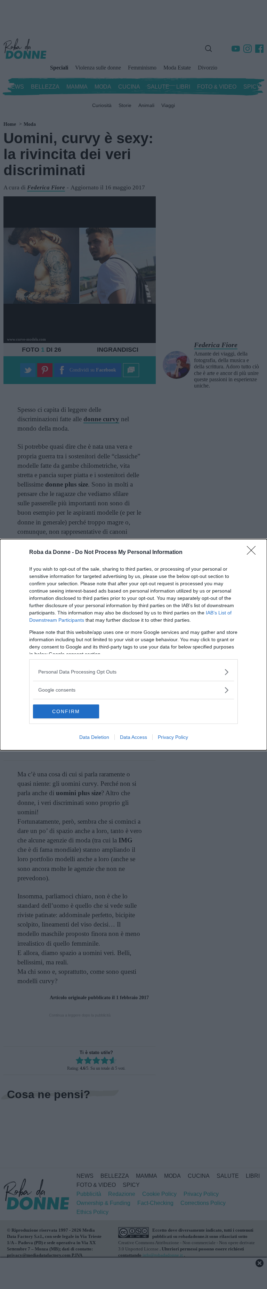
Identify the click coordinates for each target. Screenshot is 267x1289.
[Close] (253, 552)
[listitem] (133, 672)
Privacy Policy (173, 737)
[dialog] (133, 644)
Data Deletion (94, 737)
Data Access (133, 737)
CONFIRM (66, 711)
